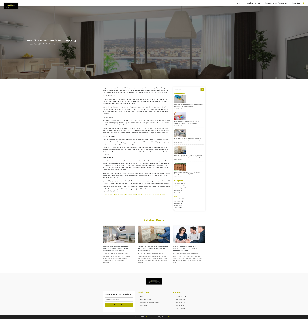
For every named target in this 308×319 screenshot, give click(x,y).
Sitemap (170, 316)
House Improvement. (151, 316)
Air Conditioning (178, 183)
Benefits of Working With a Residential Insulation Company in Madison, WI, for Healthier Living (153, 248)
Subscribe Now (119, 305)
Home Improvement (253, 3)
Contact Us (296, 3)
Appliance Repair (178, 188)
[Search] (202, 89)
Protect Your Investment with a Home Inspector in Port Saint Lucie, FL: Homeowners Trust (187, 248)
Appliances (177, 190)
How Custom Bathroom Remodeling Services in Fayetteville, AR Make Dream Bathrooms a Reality (116, 248)
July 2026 (177, 201)
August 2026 (177, 199)
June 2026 (177, 203)
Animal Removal (178, 185)
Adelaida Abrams (33, 44)
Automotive (177, 192)
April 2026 (177, 207)
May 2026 (177, 205)
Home (238, 3)
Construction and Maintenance (276, 3)
